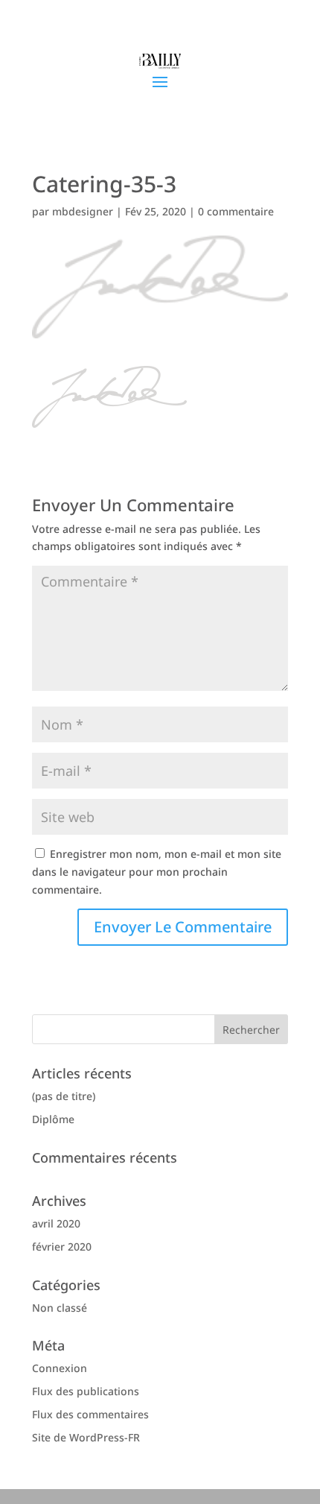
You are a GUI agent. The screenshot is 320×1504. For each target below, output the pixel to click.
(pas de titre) (63, 1096)
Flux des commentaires (90, 1414)
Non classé (59, 1308)
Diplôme (53, 1119)
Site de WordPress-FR (86, 1437)
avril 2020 (56, 1223)
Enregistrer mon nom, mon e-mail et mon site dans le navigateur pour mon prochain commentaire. (156, 872)
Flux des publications (85, 1391)
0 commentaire (236, 211)
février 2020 (62, 1246)
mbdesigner (82, 211)
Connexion (59, 1368)
